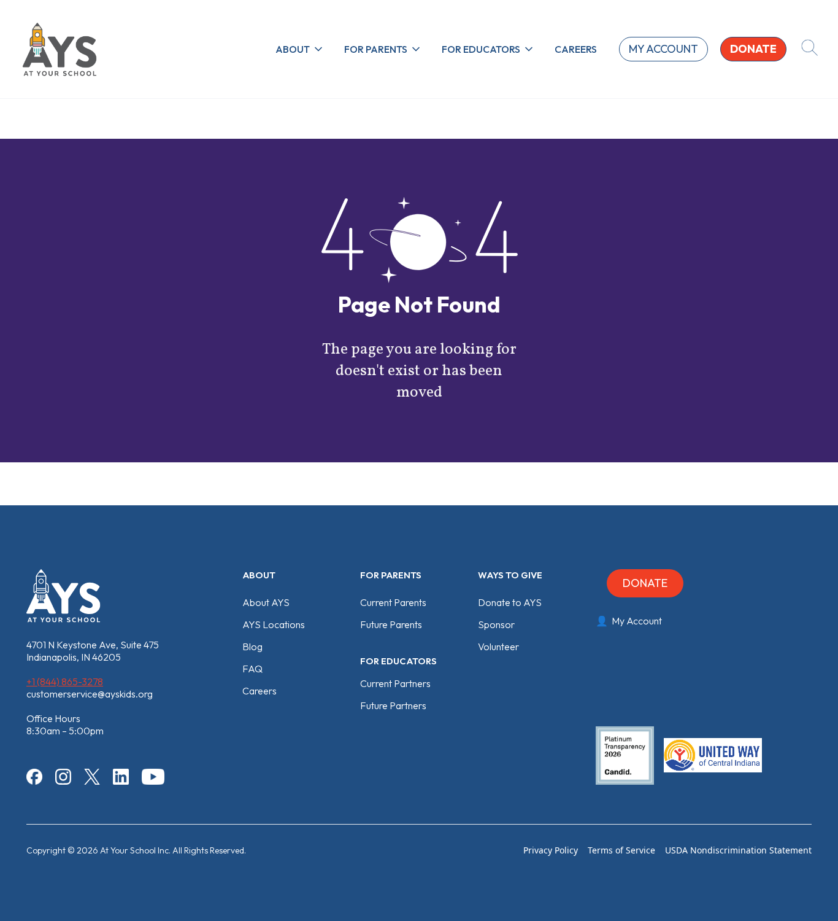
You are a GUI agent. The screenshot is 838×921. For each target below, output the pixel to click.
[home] (59, 49)
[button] (300, 49)
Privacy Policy (550, 850)
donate (753, 49)
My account (663, 49)
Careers (576, 49)
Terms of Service (621, 850)
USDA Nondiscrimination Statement (738, 850)
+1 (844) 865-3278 (64, 681)
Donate (645, 583)
